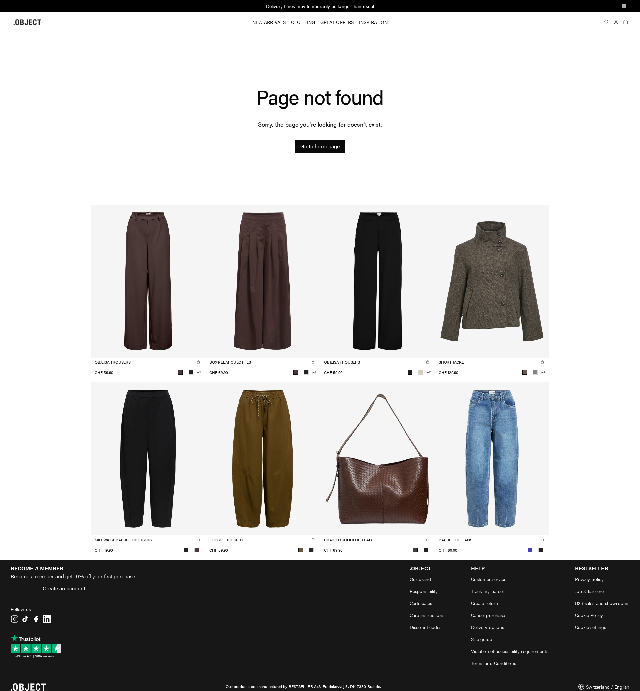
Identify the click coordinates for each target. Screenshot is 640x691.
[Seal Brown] (196, 550)
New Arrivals (269, 22)
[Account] (616, 22)
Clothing (303, 22)
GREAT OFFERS (337, 22)
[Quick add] (198, 362)
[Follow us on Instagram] (15, 619)
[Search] (607, 22)
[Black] (191, 372)
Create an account (64, 588)
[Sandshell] (420, 372)
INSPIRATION (373, 22)
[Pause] (624, 6)
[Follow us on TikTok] (25, 619)
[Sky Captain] (311, 550)
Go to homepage (320, 146)
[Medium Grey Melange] (535, 372)
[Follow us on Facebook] (36, 619)
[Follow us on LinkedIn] (47, 619)
